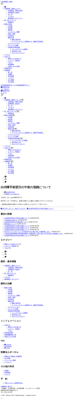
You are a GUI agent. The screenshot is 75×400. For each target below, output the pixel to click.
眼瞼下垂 (11, 37)
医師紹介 (11, 22)
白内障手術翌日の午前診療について (16, 222)
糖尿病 (10, 30)
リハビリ (11, 78)
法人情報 (11, 80)
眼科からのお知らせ (14, 58)
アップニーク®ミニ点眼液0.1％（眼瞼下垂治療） (28, 41)
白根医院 (7, 70)
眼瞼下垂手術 (16, 39)
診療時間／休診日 (14, 12)
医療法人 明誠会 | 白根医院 (13, 356)
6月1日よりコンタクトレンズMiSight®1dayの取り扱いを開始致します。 (27, 231)
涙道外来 (11, 35)
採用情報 (11, 64)
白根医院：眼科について (12, 8)
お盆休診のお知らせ (11, 220)
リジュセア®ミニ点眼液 (19, 49)
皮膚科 (10, 74)
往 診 (10, 14)
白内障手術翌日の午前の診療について (16, 218)
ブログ (10, 62)
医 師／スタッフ (10, 20)
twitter (8, 348)
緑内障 (10, 28)
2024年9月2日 (10, 192)
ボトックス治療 (13, 45)
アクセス (11, 16)
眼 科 (10, 72)
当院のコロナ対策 (14, 66)
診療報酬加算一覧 (10, 334)
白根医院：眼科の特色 (15, 10)
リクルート (8, 362)
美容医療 (11, 76)
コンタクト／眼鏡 (14, 32)
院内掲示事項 (8, 333)
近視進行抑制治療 (14, 47)
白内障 (10, 26)
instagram (9, 346)
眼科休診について (10, 224)
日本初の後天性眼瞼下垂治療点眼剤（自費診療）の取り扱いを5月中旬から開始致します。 (34, 233)
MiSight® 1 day (16, 51)
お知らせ (7, 56)
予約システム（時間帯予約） (13, 383)
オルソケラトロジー (18, 53)
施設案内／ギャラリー (15, 18)
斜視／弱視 (11, 34)
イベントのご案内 (10, 360)
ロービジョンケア (14, 43)
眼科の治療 (8, 24)
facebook (8, 344)
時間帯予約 (8, 68)
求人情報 (11, 82)
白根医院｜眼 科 (6, 386)
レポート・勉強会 (14, 60)
